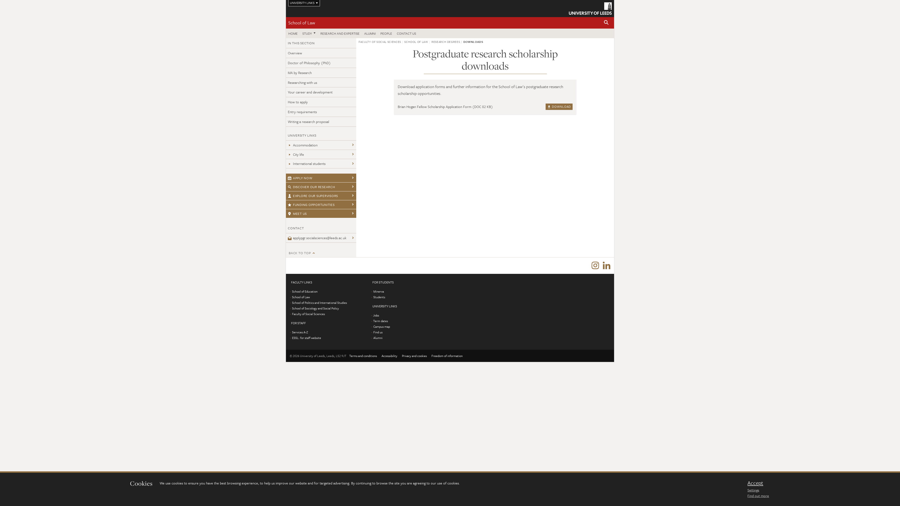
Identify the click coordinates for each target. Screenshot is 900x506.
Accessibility (389, 355)
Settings (753, 490)
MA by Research (300, 72)
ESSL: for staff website (306, 337)
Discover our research (314, 186)
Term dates (380, 321)
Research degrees (445, 42)
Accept (755, 483)
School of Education (305, 291)
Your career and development (310, 92)
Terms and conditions (363, 355)
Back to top (300, 252)
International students (309, 163)
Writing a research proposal (308, 121)
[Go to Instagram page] (595, 265)
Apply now (302, 177)
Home (293, 33)
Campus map (381, 326)
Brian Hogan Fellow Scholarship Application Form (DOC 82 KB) (445, 106)
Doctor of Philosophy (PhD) (309, 62)
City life (298, 154)
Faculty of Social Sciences (380, 42)
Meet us (300, 213)
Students (379, 297)
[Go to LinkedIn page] (606, 265)
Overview (295, 53)
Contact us (406, 33)
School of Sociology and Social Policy (315, 308)
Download (561, 106)
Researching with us (302, 82)
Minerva (378, 291)
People (386, 33)
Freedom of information (447, 355)
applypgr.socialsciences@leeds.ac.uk (319, 237)
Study (307, 33)
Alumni (370, 33)
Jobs (376, 315)
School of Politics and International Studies (319, 302)
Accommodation (305, 145)
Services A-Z (300, 332)
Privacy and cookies (414, 355)
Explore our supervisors (315, 195)
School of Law (301, 22)
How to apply (298, 101)
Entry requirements (302, 111)
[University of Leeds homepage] (590, 8)
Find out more (758, 495)
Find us (377, 332)
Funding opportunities (314, 204)
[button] (606, 23)
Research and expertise (340, 33)
